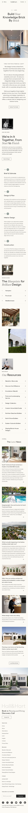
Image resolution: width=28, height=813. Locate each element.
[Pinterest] (12, 803)
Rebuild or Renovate (6, 750)
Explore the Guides (14, 107)
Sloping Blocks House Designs (8, 772)
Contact (4, 740)
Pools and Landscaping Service (9, 757)
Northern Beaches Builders (8, 764)
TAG (11, 807)
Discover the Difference (7, 752)
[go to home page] (14, 2)
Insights (3, 738)
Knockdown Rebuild (6, 755)
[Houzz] (25, 803)
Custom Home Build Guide (8, 762)
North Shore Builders (6, 767)
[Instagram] (7, 803)
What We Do (5, 730)
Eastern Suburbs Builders (7, 769)
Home (3, 725)
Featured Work (5, 733)
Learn (15, 10)
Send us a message (6, 781)
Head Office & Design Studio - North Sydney (11, 784)
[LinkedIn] (20, 803)
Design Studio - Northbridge (8, 786)
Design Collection (6, 760)
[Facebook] (3, 803)
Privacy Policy (5, 743)
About (3, 728)
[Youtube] (16, 803)
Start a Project (6, 159)
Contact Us (6, 717)
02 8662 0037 (5, 779)
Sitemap (14, 807)
